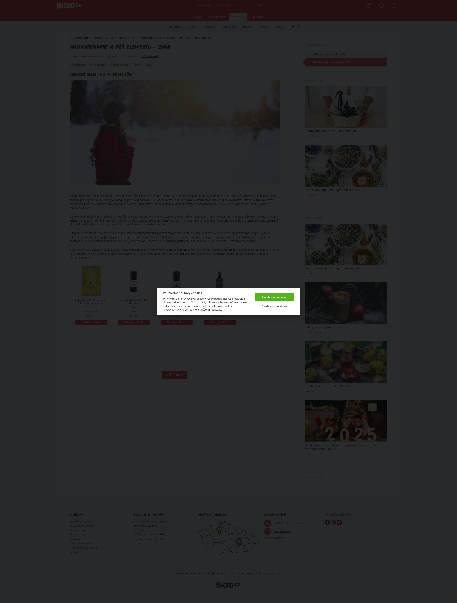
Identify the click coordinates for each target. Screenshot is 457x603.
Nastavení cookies (274, 306)
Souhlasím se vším (274, 297)
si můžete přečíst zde (209, 309)
